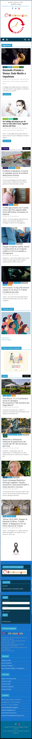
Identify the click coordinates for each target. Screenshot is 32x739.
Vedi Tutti (26, 148)
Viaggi (21, 67)
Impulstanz (17, 81)
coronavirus (24, 128)
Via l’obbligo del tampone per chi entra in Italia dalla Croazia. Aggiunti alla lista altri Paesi (15, 123)
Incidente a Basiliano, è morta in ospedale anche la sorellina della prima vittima (15, 173)
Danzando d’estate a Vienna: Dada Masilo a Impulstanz (14, 73)
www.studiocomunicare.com (8, 713)
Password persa (6, 621)
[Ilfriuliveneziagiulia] (3, 39)
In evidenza (12, 168)
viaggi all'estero (24, 81)
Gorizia (11, 282)
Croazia (4, 130)
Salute (10, 119)
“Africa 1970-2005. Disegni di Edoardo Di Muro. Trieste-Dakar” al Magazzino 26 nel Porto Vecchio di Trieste (15, 522)
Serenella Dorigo (17, 528)
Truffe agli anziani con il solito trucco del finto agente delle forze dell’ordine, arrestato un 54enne (15, 210)
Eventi (10, 67)
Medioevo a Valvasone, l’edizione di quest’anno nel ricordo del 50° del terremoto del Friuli (15, 442)
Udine (18, 168)
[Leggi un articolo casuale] (29, 39)
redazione (16, 128)
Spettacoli (15, 67)
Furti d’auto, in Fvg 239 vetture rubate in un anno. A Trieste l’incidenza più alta (16, 289)
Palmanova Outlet (6, 660)
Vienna (4, 83)
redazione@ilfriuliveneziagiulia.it (9, 707)
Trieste (11, 204)
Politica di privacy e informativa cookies (12, 589)
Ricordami (7, 611)
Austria (23, 79)
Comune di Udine (6, 684)
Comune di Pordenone (7, 686)
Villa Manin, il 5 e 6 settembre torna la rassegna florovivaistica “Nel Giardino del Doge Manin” (16, 401)
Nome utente (5, 601)
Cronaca (5, 168)
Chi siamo (5, 586)
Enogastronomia (12, 434)
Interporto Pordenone (7, 665)
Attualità (5, 119)
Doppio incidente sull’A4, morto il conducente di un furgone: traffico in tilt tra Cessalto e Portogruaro (16, 249)
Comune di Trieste (6, 681)
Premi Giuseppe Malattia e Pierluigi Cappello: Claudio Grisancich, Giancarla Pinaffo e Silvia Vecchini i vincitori (16, 483)
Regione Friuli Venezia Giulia (8, 678)
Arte (4, 395)
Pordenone (19, 243)
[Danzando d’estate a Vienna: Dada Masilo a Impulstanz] (16, 49)
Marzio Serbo (16, 79)
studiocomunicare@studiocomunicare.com (12, 715)
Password (5, 606)
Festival (12, 81)
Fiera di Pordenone (6, 663)
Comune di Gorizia (6, 689)
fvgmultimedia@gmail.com (8, 710)
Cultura (5, 67)
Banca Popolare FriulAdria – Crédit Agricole (12, 668)
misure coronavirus (11, 130)
